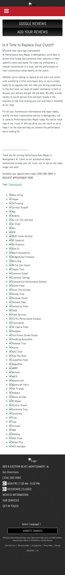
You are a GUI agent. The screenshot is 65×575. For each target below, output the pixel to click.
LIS (37, 551)
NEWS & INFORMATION (15, 495)
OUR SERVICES (10, 500)
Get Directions (10, 472)
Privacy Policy (48, 545)
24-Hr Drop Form (10, 545)
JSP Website (34, 540)
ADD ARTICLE (30, 551)
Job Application (36, 545)
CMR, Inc (26, 540)
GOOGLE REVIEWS (32, 23)
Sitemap (57, 545)
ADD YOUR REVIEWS (32, 31)
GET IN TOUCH (10, 506)
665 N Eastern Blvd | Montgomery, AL (25, 466)
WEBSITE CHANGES (32, 530)
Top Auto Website (46, 540)
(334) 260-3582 (44, 173)
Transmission (15, 184)
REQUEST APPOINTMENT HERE (17, 177)
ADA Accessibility (23, 545)
